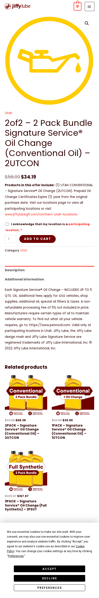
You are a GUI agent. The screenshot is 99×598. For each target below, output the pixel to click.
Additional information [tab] (24, 279)
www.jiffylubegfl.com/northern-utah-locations (41, 214)
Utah (8, 113)
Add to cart (37, 239)
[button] (87, 23)
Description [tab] (15, 270)
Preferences (49, 587)
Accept (49, 569)
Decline (49, 578)
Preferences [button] (16, 556)
